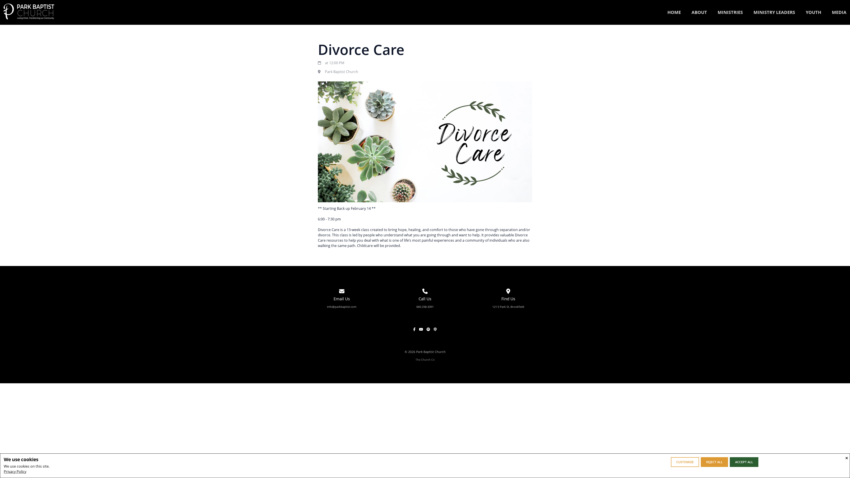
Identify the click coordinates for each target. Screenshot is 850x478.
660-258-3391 (425, 307)
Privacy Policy (15, 471)
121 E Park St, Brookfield (508, 307)
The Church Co (425, 360)
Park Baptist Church (341, 71)
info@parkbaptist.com (341, 307)
